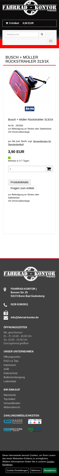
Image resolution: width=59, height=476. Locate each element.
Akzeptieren (50, 470)
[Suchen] (42, 34)
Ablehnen (36, 470)
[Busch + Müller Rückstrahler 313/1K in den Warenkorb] (48, 169)
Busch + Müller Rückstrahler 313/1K (30, 119)
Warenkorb (10, 395)
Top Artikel (9, 399)
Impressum (10, 365)
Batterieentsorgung (14, 377)
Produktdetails (19, 182)
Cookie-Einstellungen (17, 470)
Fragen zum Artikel (22, 188)
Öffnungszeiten (12, 357)
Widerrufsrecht (12, 407)
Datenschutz (11, 373)
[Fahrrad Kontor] (29, 8)
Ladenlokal (10, 381)
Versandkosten (12, 403)
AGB (6, 369)
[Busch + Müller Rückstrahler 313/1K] (29, 86)
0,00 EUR (21, 23)
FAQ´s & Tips (11, 361)
